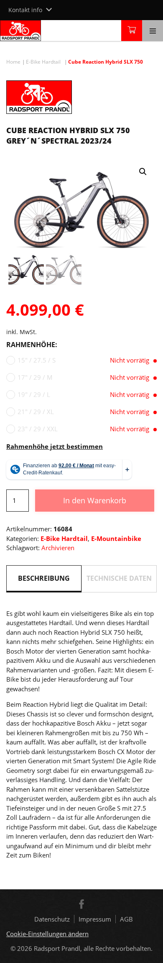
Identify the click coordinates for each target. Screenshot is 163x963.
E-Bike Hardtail (43, 61)
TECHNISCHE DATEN (119, 578)
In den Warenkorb (94, 500)
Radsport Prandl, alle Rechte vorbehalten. (93, 948)
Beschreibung (44, 578)
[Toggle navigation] (152, 30)
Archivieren (57, 547)
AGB (126, 919)
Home (13, 61)
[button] (142, 171)
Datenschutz (52, 919)
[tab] (44, 578)
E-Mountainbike (116, 538)
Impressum (95, 919)
